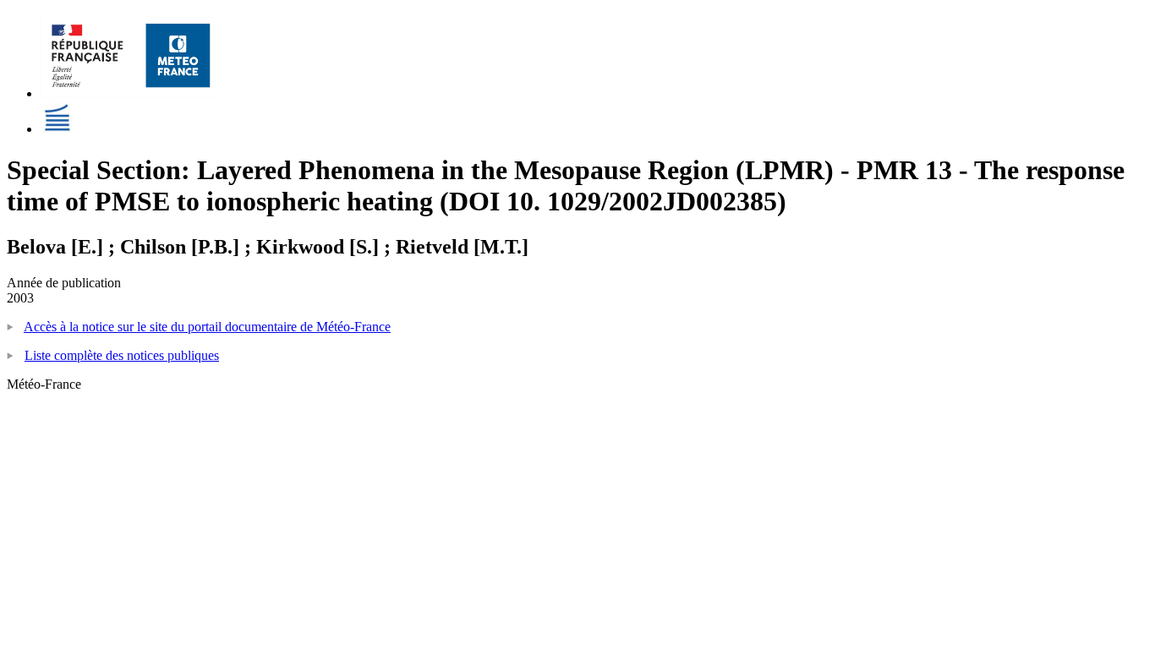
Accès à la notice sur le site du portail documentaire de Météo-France (207, 326)
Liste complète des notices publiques (122, 355)
